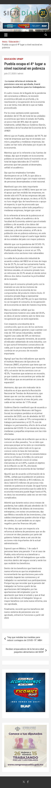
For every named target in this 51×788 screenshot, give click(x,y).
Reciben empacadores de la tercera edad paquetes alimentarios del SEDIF (25, 650)
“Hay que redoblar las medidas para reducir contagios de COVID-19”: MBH (24, 639)
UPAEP (20, 59)
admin (20, 73)
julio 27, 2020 (10, 73)
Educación (10, 59)
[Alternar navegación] (6, 35)
